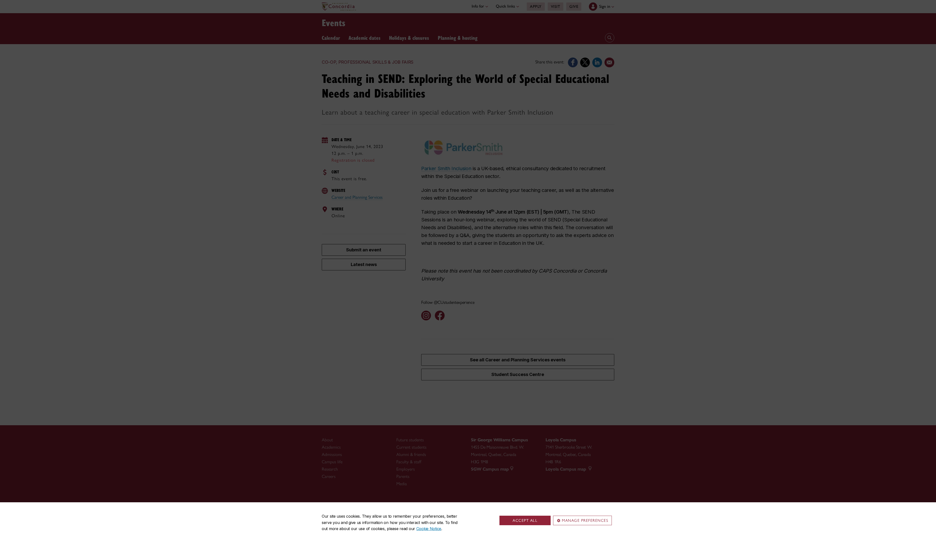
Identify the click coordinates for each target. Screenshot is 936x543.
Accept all (525, 520)
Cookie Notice (428, 528)
